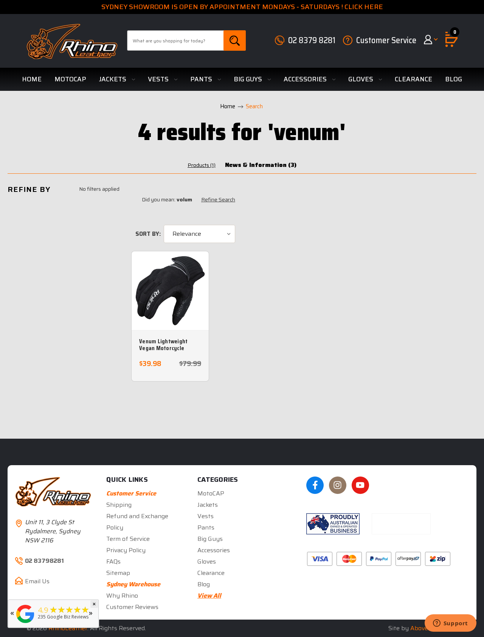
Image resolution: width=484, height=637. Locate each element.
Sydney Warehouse (133, 584)
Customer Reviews (132, 607)
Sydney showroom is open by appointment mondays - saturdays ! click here (242, 7)
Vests (159, 79)
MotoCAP (70, 79)
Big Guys (249, 79)
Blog (453, 79)
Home (32, 79)
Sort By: (148, 233)
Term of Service (128, 539)
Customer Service (386, 40)
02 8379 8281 (311, 40)
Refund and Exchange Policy (137, 521)
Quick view (174, 282)
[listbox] (199, 234)
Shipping (119, 504)
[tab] (202, 165)
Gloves (361, 79)
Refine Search (218, 199)
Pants (202, 79)
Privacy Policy (126, 550)
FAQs (113, 561)
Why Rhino (122, 595)
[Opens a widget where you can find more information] (450, 623)
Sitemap (118, 573)
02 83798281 (44, 560)
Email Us (37, 581)
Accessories (306, 79)
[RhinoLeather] (25, 623)
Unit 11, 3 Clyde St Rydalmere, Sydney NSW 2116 (53, 531)
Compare (167, 299)
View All (209, 595)
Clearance (413, 79)
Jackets (113, 79)
